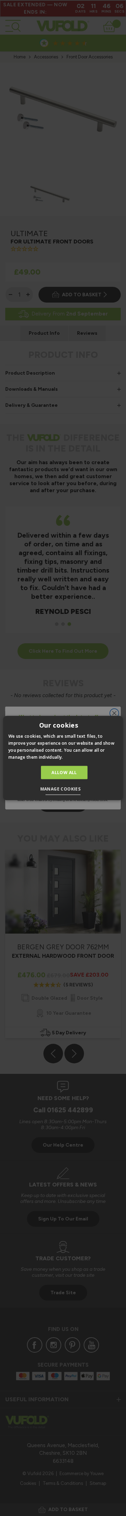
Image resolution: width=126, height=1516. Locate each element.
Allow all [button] (64, 772)
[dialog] (63, 758)
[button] (63, 789)
